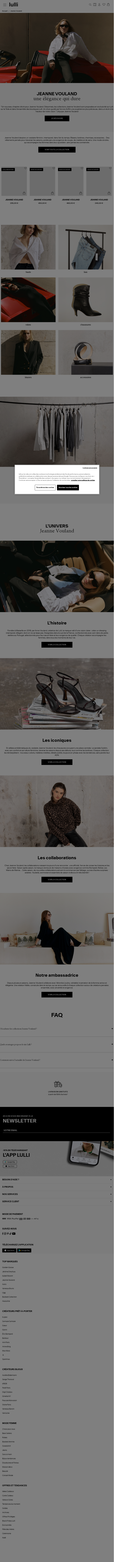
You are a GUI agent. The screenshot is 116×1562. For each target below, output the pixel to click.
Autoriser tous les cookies (68, 487)
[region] (57, 479)
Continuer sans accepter (90, 468)
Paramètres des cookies (45, 487)
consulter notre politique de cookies (83, 480)
